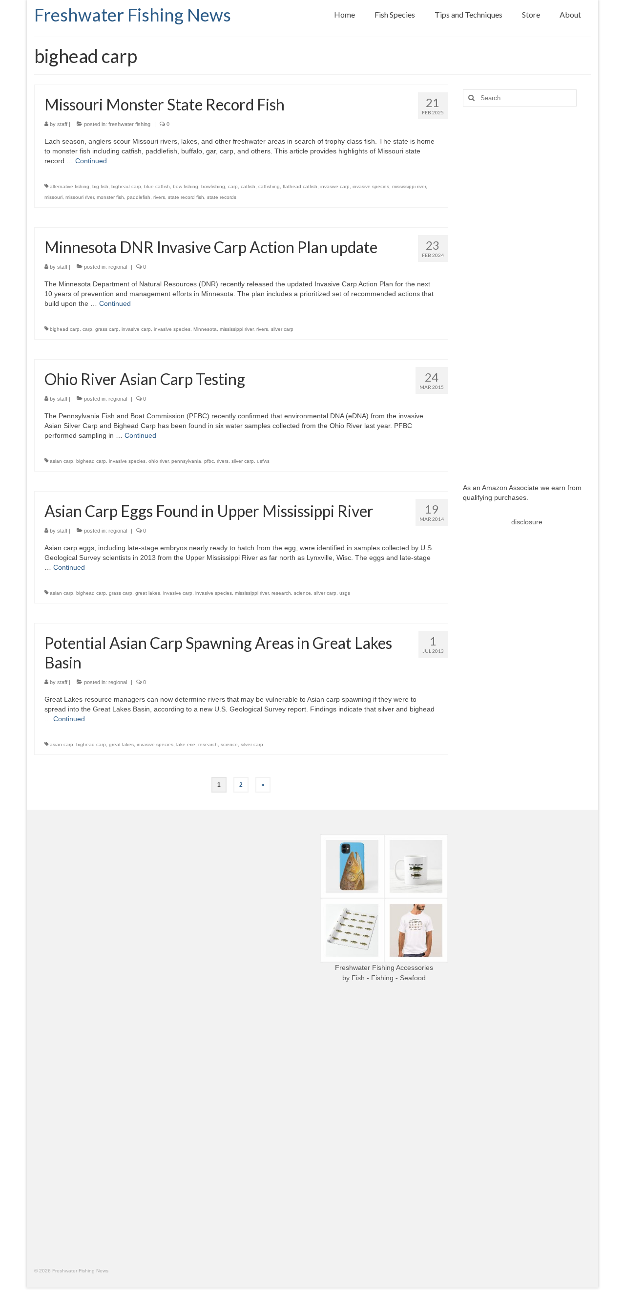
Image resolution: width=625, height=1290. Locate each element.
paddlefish (138, 197)
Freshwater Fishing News (132, 14)
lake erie (185, 744)
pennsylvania (186, 461)
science (302, 593)
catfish (248, 186)
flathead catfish (300, 186)
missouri (53, 197)
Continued (91, 161)
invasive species (371, 186)
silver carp (282, 329)
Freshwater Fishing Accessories (384, 967)
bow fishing (185, 186)
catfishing (269, 186)
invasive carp (335, 186)
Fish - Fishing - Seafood (389, 978)
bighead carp (126, 186)
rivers (159, 197)
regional (117, 267)
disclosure (526, 522)
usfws (263, 461)
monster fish (110, 197)
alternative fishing (69, 186)
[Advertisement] (527, 287)
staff (62, 124)
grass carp (107, 329)
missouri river (79, 197)
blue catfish (157, 186)
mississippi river (409, 186)
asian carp (61, 461)
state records (221, 197)
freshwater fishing (129, 124)
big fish (100, 186)
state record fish (186, 197)
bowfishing (213, 186)
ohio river (158, 461)
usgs (344, 593)
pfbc (209, 461)
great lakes (147, 593)
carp (233, 186)
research (281, 593)
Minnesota (205, 329)
